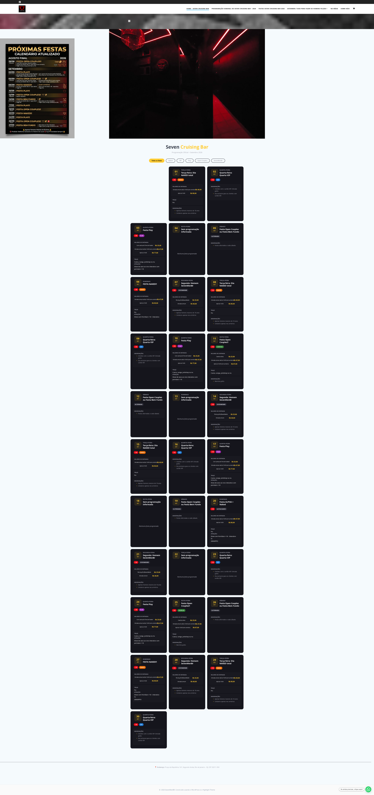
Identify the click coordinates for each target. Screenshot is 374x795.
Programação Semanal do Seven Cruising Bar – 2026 (234, 9)
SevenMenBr (218, 160)
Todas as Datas (157, 160)
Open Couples (202, 160)
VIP (180, 160)
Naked (170, 160)
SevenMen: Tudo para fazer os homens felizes (306, 9)
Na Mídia (334, 9)
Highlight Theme (209, 790)
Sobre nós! (345, 9)
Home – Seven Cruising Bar (198, 9)
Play (189, 160)
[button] (368, 789)
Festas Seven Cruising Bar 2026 (272, 9)
